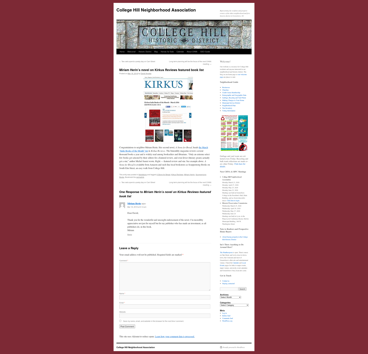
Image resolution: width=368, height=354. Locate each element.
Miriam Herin (134, 203)
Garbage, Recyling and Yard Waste (234, 97)
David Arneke (146, 73)
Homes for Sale (167, 51)
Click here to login (233, 200)
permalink (140, 177)
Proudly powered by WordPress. (234, 347)
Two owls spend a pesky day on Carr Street (137, 61)
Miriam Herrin (189, 174)
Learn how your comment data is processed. (175, 336)
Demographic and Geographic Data (234, 95)
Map (156, 51)
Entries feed (226, 315)
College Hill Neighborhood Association (156, 10)
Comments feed (227, 318)
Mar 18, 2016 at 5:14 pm (136, 207)
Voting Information (228, 110)
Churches (225, 90)
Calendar (180, 51)
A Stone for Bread (163, 174)
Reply (129, 234)
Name (122, 293)
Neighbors (143, 174)
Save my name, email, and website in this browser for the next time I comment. (153, 321)
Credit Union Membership (231, 92)
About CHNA (192, 51)
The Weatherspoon (226, 252)
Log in (224, 313)
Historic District (145, 51)
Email (122, 302)
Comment (123, 260)
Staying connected (228, 283)
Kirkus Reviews (177, 174)
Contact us (225, 281)
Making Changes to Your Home (233, 100)
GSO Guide (205, 51)
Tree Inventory (227, 108)
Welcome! (131, 51)
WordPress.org (227, 321)
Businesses (226, 87)
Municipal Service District (231, 103)
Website (122, 312)
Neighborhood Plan (229, 105)
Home (122, 51)
